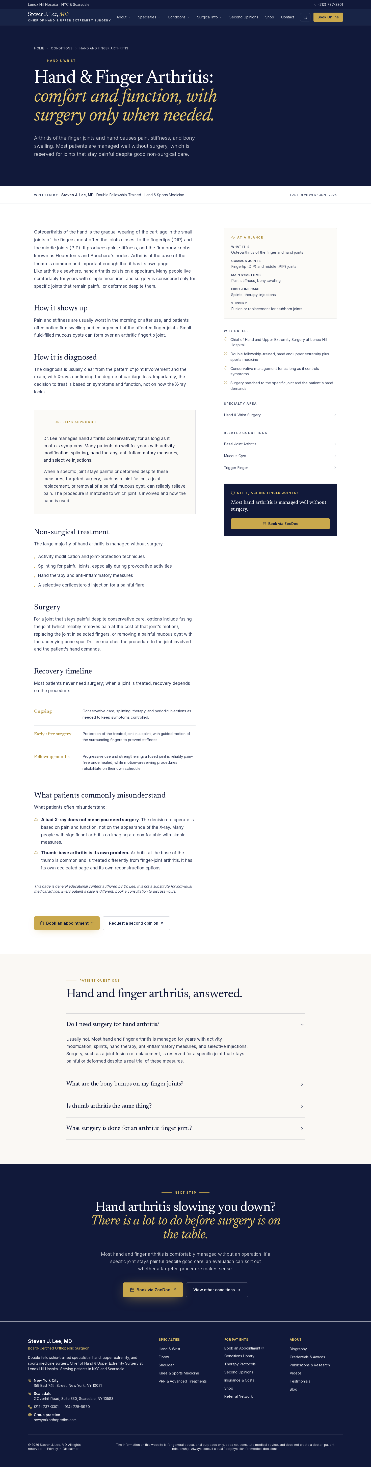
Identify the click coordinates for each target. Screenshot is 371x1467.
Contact (287, 17)
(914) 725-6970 (76, 1406)
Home (39, 48)
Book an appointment (67, 923)
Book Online (328, 17)
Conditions (177, 17)
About (121, 17)
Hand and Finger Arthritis (104, 48)
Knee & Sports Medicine (179, 1373)
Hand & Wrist (169, 1349)
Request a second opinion (133, 923)
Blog (293, 1389)
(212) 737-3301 (330, 4)
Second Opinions (243, 17)
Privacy (52, 1449)
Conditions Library (239, 1356)
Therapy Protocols (240, 1364)
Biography (298, 1349)
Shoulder (166, 1365)
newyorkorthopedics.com (55, 1420)
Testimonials (300, 1381)
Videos (296, 1373)
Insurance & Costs (239, 1380)
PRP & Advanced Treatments (183, 1381)
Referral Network (238, 1396)
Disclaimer (70, 1449)
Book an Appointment (242, 1348)
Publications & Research (310, 1365)
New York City (46, 1380)
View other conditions (214, 1289)
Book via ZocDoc (283, 523)
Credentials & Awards (307, 1357)
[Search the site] (305, 17)
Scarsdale (42, 1393)
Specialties (147, 17)
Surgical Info (207, 17)
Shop (269, 17)
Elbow (164, 1357)
